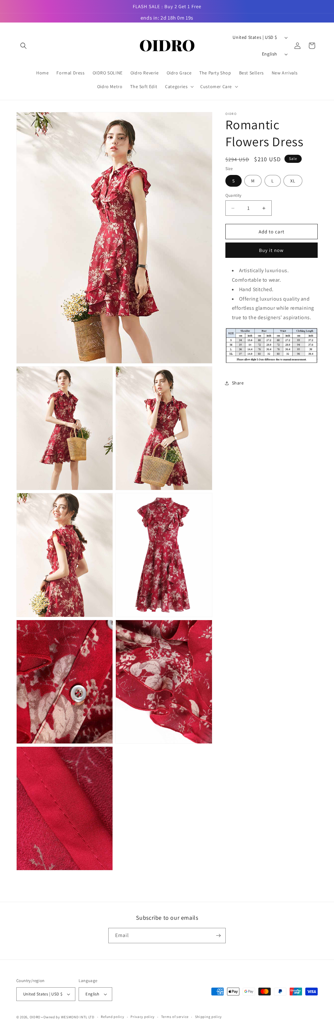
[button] (23, 46)
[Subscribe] (218, 935)
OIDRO (35, 1017)
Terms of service (175, 1016)
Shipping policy (208, 1016)
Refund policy (112, 1016)
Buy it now (271, 250)
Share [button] (238, 383)
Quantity (233, 195)
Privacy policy (142, 1016)
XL (293, 181)
